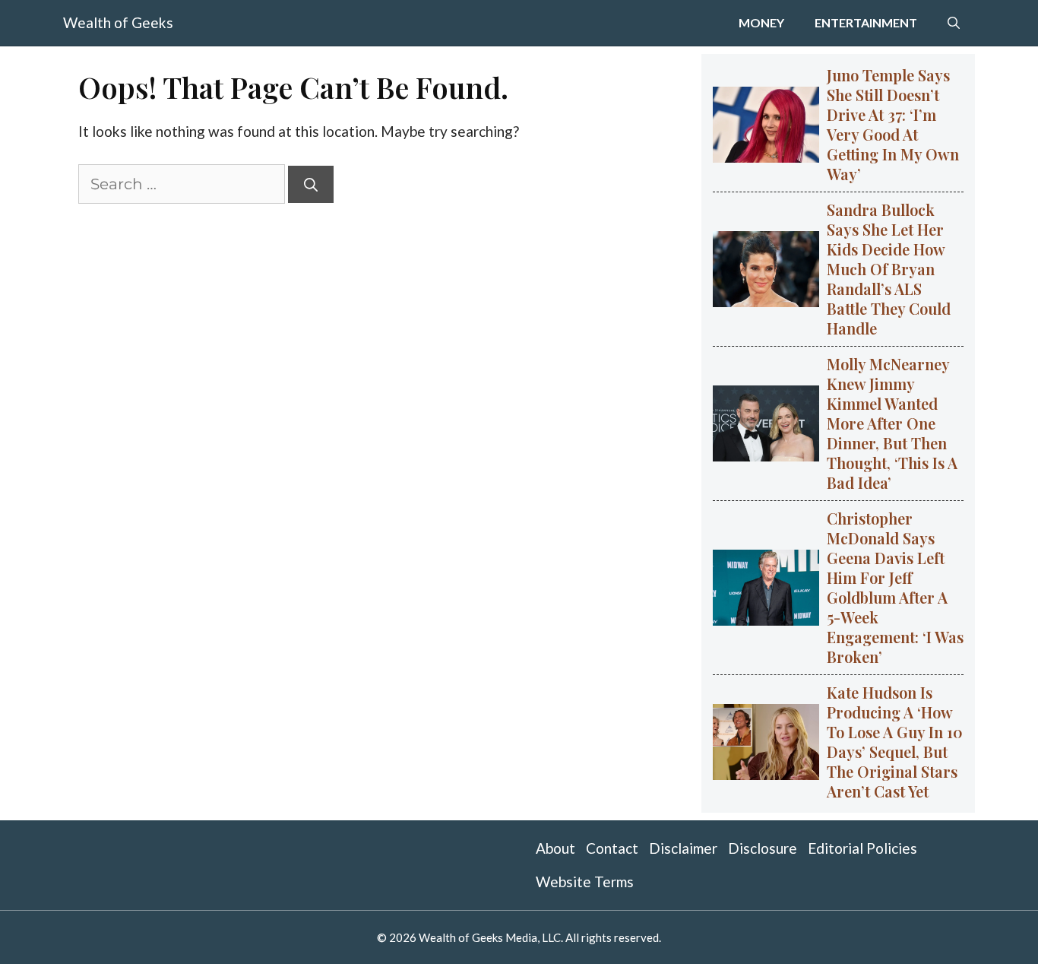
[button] (953, 23)
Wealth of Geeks (118, 22)
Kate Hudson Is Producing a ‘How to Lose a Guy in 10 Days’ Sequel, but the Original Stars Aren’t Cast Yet (895, 741)
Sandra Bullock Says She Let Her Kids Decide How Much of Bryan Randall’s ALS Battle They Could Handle (889, 268)
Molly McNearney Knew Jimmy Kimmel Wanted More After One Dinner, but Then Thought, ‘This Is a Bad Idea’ (892, 423)
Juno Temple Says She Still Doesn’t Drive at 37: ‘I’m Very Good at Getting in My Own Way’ (893, 124)
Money (761, 22)
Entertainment (866, 22)
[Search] (311, 184)
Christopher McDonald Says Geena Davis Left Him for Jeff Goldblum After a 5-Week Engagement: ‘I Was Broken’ (895, 587)
